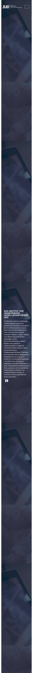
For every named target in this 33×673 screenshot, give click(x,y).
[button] (27, 6)
